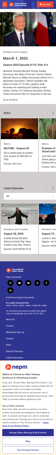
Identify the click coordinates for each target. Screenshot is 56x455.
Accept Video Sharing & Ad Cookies (28, 432)
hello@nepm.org (19, 314)
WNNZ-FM (36, 306)
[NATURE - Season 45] (19, 128)
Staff (8, 345)
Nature (7, 144)
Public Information (14, 358)
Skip (28, 441)
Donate (46, 4)
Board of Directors (14, 351)
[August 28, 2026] (19, 214)
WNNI (44, 306)
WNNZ (21, 306)
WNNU (28, 306)
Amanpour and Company (15, 52)
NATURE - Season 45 (16, 148)
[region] (28, 407)
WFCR (15, 306)
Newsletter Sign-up (15, 332)
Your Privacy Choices (28, 450)
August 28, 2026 (13, 233)
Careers (9, 339)
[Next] (53, 113)
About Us (10, 319)
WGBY (8, 306)
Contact (9, 326)
